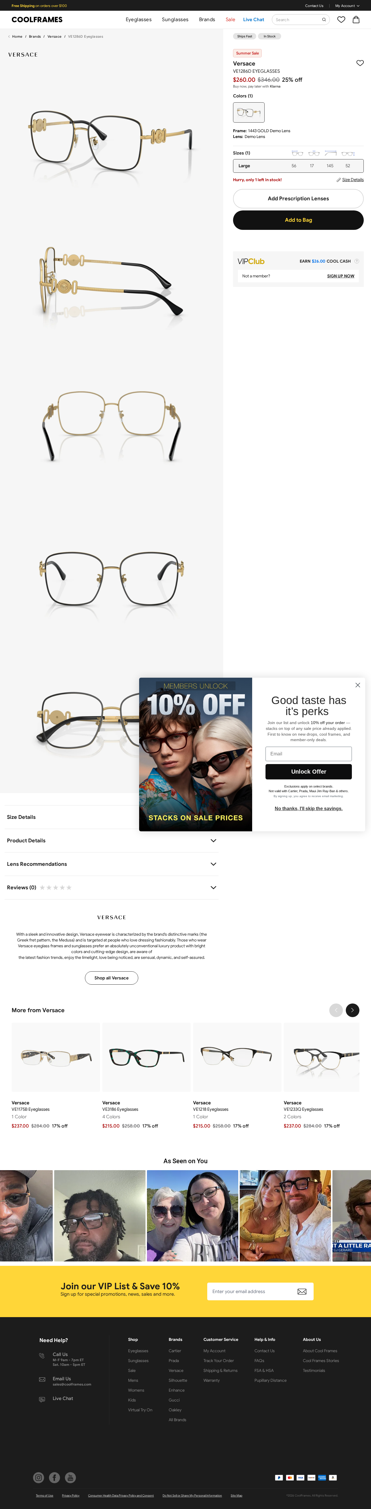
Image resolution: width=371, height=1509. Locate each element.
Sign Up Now (340, 276)
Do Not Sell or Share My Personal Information (192, 1495)
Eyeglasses (139, 20)
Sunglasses (175, 20)
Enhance (177, 1390)
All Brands (177, 1419)
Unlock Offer (308, 771)
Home (17, 36)
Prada (174, 1360)
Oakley (175, 1409)
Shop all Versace (111, 978)
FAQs (259, 1360)
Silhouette (178, 1380)
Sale (231, 20)
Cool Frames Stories (321, 1360)
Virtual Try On (140, 1409)
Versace (55, 36)
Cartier (175, 1350)
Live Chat (253, 20)
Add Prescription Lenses (298, 198)
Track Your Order (218, 1360)
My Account (345, 5)
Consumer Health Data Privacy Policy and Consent (121, 1495)
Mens (133, 1380)
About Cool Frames (320, 1350)
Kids (132, 1400)
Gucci (174, 1400)
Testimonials (314, 1370)
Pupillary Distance (270, 1380)
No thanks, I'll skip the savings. (309, 808)
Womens (136, 1390)
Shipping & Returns (220, 1370)
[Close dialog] (358, 685)
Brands (207, 20)
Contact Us (314, 5)
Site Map (236, 1495)
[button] (93, 1215)
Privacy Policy (70, 1495)
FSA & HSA (264, 1370)
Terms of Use (44, 1495)
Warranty (211, 1380)
